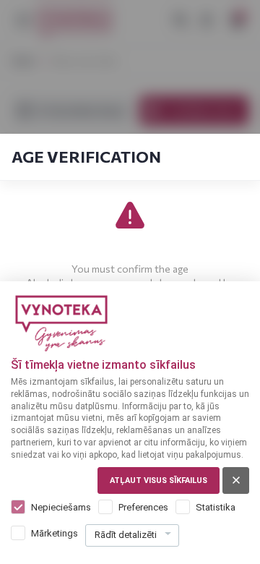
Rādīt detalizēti (126, 534)
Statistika (215, 507)
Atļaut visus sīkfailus (158, 480)
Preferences (143, 507)
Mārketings (54, 533)
